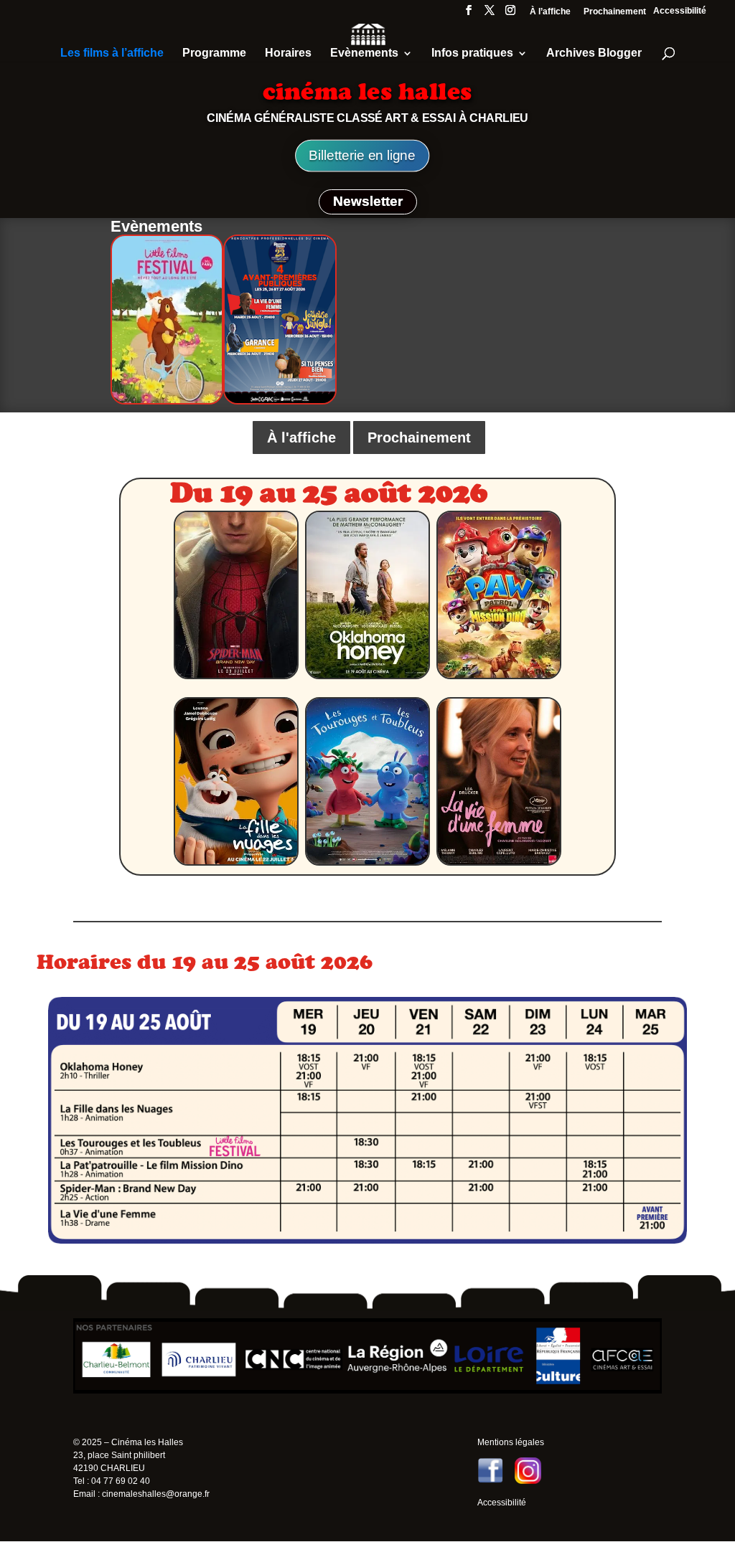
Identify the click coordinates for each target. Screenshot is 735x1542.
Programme (214, 53)
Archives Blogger (594, 53)
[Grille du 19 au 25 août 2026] (368, 1240)
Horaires (288, 53)
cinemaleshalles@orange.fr (156, 1494)
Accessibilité (679, 11)
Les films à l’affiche (112, 53)
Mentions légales (510, 1442)
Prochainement (615, 11)
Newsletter (368, 201)
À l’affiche (550, 11)
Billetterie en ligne (362, 156)
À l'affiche (301, 437)
